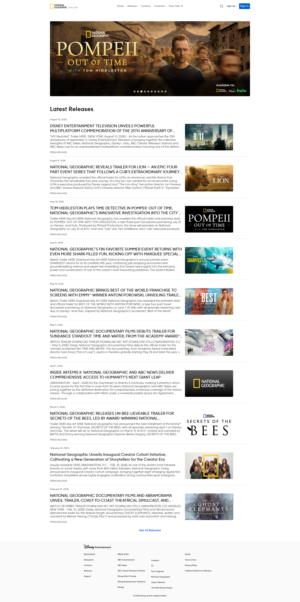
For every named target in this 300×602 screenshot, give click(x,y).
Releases (132, 6)
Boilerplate (89, 560)
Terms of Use (190, 560)
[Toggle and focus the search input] (221, 6)
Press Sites (174, 6)
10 (165, 91)
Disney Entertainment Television (131, 582)
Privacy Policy (191, 565)
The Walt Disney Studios (161, 588)
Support (87, 576)
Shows (120, 6)
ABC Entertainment (126, 560)
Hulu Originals (157, 571)
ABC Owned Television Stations (131, 571)
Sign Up (231, 6)
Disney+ (121, 587)
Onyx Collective (158, 582)
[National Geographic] (64, 6)
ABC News (122, 565)
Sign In (244, 6)
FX (152, 566)
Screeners (159, 6)
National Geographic (160, 577)
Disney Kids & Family (127, 576)
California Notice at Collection (198, 571)
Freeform (155, 561)
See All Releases (150, 530)
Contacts (146, 6)
